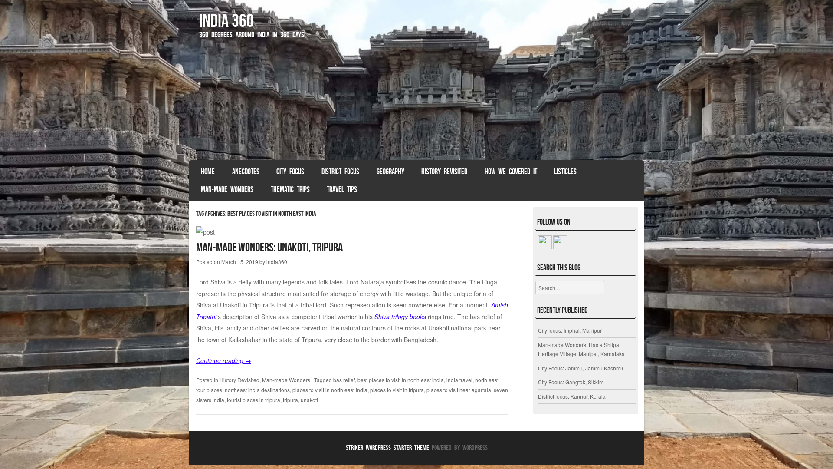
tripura (290, 399)
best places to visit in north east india (400, 379)
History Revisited (444, 171)
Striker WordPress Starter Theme (387, 447)
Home (208, 171)
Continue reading (223, 360)
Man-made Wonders (227, 189)
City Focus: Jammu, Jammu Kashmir (580, 368)
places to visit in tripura (397, 389)
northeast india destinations (257, 389)
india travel (459, 379)
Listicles (565, 171)
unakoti (309, 399)
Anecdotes (245, 171)
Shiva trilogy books (400, 316)
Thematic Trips (290, 189)
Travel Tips (342, 189)
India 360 (226, 20)
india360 (276, 261)
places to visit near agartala (458, 389)
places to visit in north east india (329, 389)
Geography (390, 171)
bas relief (344, 379)
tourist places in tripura (253, 399)
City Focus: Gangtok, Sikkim (570, 382)
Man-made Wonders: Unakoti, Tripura (269, 247)
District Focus (340, 171)
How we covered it (511, 171)
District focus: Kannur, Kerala (572, 396)
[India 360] (416, 104)
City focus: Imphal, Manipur (570, 330)
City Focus (290, 171)
